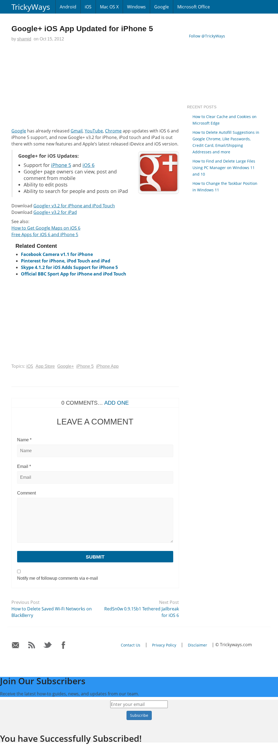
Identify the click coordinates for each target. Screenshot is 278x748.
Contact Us (130, 645)
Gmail (77, 131)
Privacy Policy (164, 645)
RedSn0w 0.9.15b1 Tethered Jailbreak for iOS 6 (141, 612)
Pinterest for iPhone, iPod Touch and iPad (65, 261)
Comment (26, 493)
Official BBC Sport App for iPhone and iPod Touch (73, 274)
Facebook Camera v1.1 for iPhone (57, 254)
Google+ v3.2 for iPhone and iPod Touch (74, 206)
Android (68, 7)
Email (24, 466)
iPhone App (107, 366)
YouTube (94, 131)
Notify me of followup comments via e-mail (57, 578)
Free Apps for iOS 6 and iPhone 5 (44, 234)
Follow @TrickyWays (207, 36)
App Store (45, 366)
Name (24, 440)
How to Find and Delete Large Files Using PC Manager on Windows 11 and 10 (223, 168)
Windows (136, 7)
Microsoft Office (193, 7)
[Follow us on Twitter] (47, 645)
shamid (24, 39)
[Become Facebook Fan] (63, 645)
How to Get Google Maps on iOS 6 (45, 228)
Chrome (113, 131)
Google (161, 7)
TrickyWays (30, 7)
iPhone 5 (61, 165)
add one (116, 403)
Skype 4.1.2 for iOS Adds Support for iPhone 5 (69, 267)
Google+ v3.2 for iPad (55, 212)
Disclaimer (197, 645)
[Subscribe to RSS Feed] (31, 645)
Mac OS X (109, 7)
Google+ (65, 366)
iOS (88, 7)
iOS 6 (88, 165)
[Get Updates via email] (15, 645)
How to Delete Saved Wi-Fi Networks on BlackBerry (51, 612)
